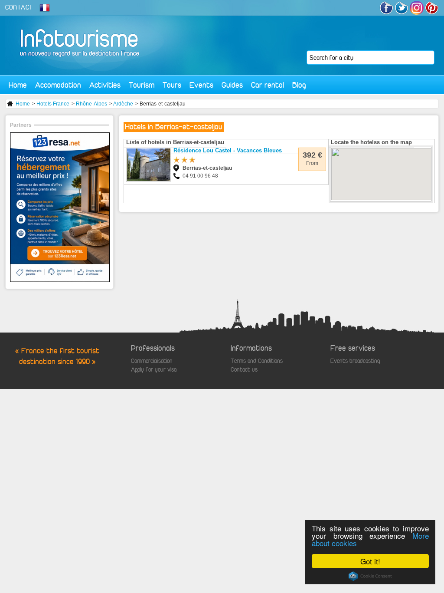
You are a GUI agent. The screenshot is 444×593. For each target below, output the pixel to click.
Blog (299, 84)
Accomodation (58, 84)
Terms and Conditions (257, 361)
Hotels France (52, 104)
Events (201, 84)
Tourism (141, 84)
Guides (232, 84)
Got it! (370, 561)
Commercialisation (152, 361)
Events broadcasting (355, 361)
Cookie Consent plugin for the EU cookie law (370, 576)
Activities (105, 84)
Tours (172, 84)
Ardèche (123, 104)
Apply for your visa (153, 369)
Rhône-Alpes (91, 104)
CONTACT (19, 7)
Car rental (267, 84)
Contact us (244, 369)
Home (18, 84)
